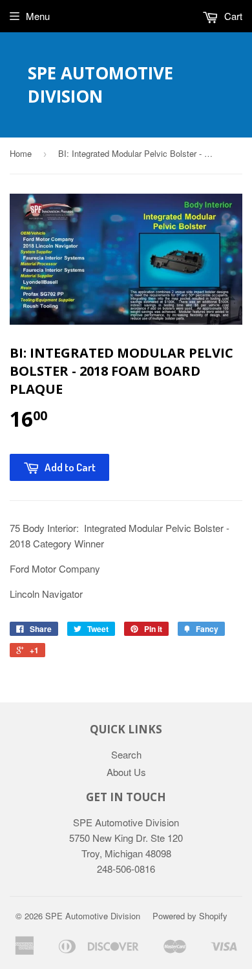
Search (126, 754)
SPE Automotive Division (100, 84)
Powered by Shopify (189, 916)
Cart (232, 16)
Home (21, 153)
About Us (126, 772)
